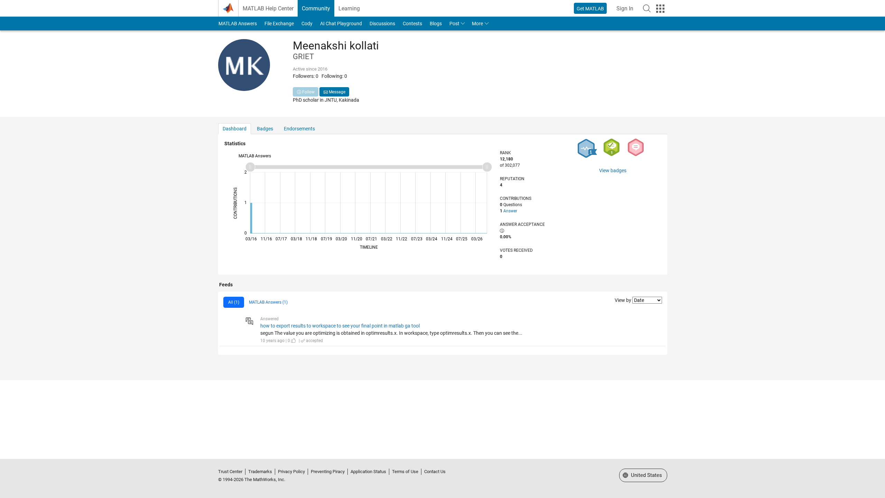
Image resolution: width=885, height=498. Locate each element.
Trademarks (260, 471)
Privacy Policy (291, 471)
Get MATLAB (590, 8)
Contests (412, 23)
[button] (646, 8)
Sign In (624, 8)
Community (316, 8)
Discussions (382, 23)
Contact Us (435, 471)
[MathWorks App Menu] (660, 8)
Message (336, 92)
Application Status (368, 471)
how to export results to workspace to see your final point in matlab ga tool (340, 326)
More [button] (477, 23)
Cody (307, 23)
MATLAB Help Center (268, 8)
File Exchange (279, 23)
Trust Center (230, 471)
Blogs (436, 23)
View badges (612, 170)
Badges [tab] (265, 128)
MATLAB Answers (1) (268, 302)
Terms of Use (405, 471)
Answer (510, 211)
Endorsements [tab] (299, 128)
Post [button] (454, 23)
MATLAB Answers (237, 23)
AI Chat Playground (341, 23)
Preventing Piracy (328, 471)
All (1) (233, 302)
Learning (349, 8)
